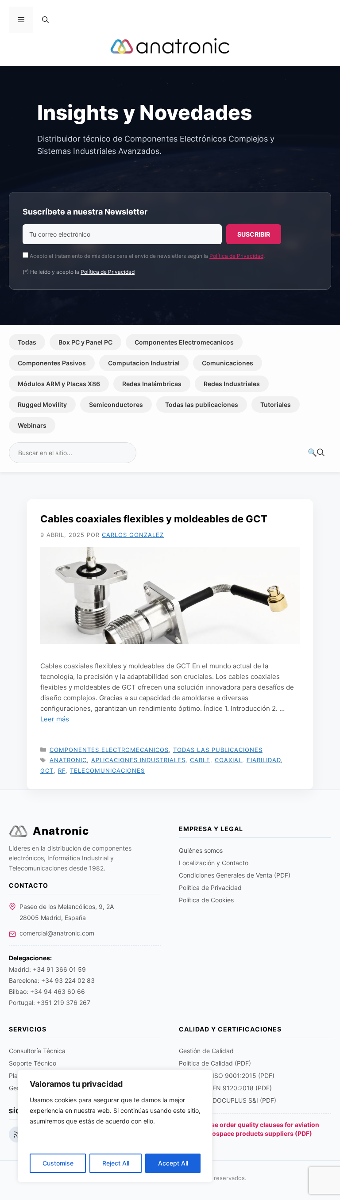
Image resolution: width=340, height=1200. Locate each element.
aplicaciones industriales (138, 759)
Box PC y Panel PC (85, 342)
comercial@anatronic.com (56, 933)
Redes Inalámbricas (152, 383)
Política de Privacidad (236, 256)
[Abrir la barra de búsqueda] (45, 20)
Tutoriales (275, 404)
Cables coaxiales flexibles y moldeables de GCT (153, 519)
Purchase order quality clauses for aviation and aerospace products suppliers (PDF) (254, 1129)
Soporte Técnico (32, 1063)
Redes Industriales (232, 383)
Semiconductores (116, 404)
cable (200, 759)
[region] (115, 1126)
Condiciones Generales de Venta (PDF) (234, 875)
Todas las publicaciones (201, 404)
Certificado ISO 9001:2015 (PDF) (226, 1075)
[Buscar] (316, 453)
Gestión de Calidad (206, 1050)
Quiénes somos (201, 850)
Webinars (32, 425)
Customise (57, 1163)
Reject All (115, 1163)
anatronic (68, 759)
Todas (27, 342)
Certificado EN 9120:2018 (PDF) (225, 1088)
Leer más (54, 719)
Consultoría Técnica (37, 1050)
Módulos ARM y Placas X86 (59, 383)
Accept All (173, 1163)
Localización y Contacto (213, 862)
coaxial (228, 759)
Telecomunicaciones (107, 770)
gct (47, 770)
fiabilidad (264, 759)
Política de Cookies (206, 900)
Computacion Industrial (144, 363)
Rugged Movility (42, 404)
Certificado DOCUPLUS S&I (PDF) (227, 1100)
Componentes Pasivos (52, 363)
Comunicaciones (227, 363)
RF (62, 770)
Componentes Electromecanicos (184, 342)
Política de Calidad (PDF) (215, 1063)
